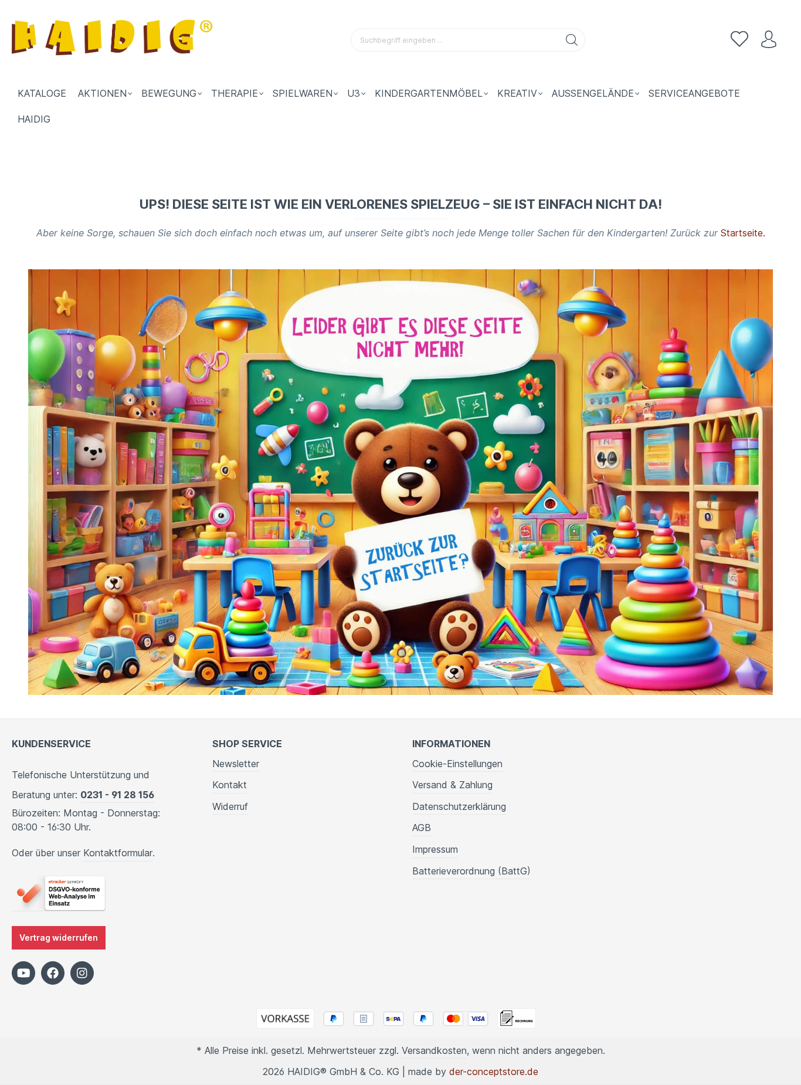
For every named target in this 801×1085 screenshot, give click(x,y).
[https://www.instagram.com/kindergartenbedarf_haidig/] (82, 973)
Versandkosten (434, 1050)
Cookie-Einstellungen (457, 763)
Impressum (435, 849)
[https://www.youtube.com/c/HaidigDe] (23, 973)
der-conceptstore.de (493, 1071)
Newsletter (235, 763)
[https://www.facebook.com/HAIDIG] (53, 973)
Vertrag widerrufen (58, 937)
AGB (421, 827)
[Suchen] (572, 40)
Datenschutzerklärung (459, 806)
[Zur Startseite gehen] (114, 40)
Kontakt (229, 785)
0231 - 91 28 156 (117, 795)
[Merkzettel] (739, 39)
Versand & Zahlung (452, 785)
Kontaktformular (117, 853)
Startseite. (743, 233)
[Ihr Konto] (769, 39)
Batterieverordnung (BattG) (471, 871)
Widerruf (230, 806)
